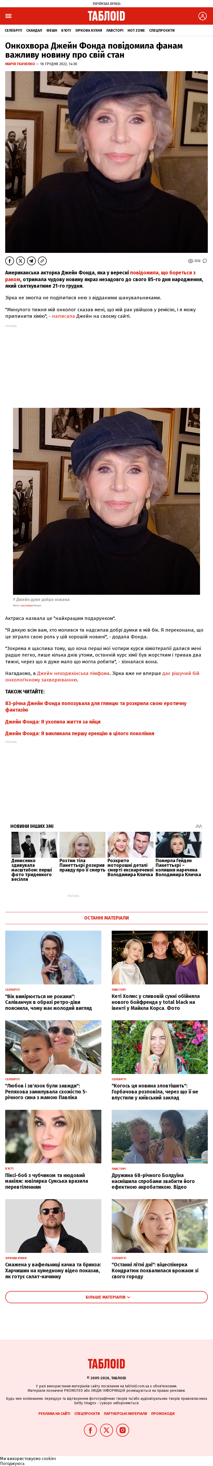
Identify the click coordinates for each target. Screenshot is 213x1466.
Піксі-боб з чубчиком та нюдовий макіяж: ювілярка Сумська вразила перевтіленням (46, 1181)
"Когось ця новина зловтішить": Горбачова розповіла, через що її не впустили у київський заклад (155, 1092)
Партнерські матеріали (125, 1413)
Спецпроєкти (162, 30)
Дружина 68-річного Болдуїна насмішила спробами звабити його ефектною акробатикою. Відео (153, 1181)
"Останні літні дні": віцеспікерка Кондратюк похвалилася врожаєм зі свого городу (155, 1271)
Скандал (34, 30)
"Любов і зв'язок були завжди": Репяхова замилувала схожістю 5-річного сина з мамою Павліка (46, 1092)
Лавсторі (114, 30)
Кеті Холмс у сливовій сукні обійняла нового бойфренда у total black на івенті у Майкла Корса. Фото (156, 1002)
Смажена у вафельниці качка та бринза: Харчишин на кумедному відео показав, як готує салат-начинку (53, 1271)
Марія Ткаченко (20, 64)
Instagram (27, 605)
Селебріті (13, 30)
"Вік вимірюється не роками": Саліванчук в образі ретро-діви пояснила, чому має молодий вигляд (48, 1002)
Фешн (51, 30)
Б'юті (66, 30)
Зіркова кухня (88, 30)
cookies (49, 1458)
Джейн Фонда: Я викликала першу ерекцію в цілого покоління (79, 734)
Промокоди (163, 1413)
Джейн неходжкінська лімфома (73, 673)
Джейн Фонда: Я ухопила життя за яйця (53, 722)
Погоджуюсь (12, 1463)
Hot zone (136, 30)
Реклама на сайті (54, 1413)
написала (63, 316)
